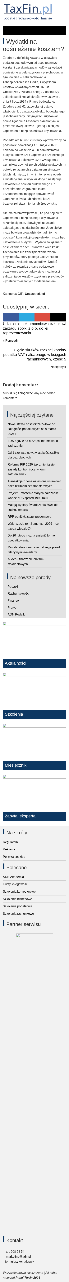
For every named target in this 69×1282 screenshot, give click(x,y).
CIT (20, 293)
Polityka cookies (14, 856)
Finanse (13, 600)
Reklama (9, 849)
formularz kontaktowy (19, 1261)
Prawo (12, 607)
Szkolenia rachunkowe (18, 913)
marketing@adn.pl (18, 1256)
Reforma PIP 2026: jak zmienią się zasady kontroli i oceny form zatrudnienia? (31, 469)
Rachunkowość (18, 593)
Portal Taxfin (24, 1277)
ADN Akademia (13, 877)
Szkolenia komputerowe (19, 891)
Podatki (13, 586)
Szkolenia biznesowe (17, 899)
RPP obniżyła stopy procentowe (29, 516)
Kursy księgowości (15, 884)
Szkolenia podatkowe (17, 906)
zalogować (25, 393)
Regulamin (10, 842)
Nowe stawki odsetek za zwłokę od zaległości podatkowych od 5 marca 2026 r (32, 429)
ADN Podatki (16, 614)
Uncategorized (35, 293)
